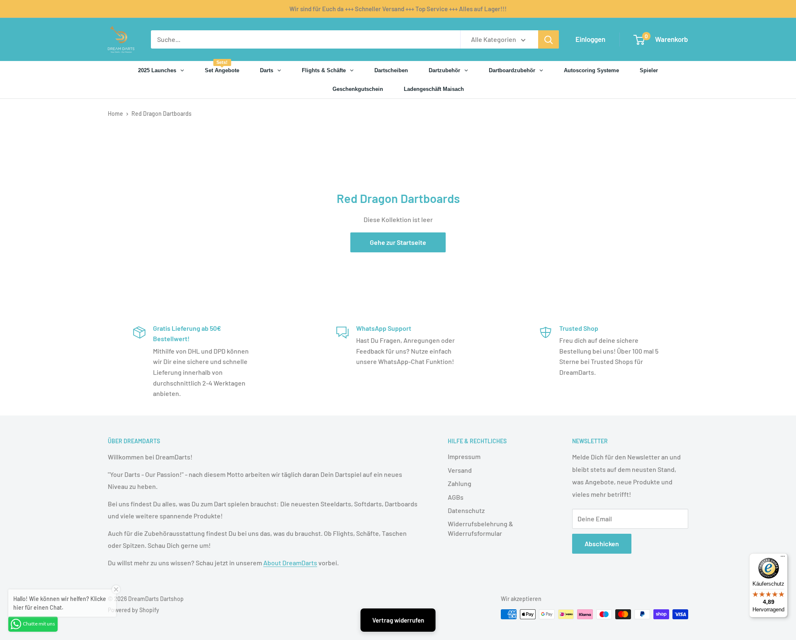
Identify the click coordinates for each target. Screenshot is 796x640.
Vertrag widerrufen (398, 620)
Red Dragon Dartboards (161, 113)
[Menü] (783, 558)
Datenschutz (466, 510)
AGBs (456, 497)
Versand (460, 470)
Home (115, 113)
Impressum (464, 456)
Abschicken (602, 543)
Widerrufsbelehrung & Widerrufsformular (480, 528)
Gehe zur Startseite (398, 242)
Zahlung (459, 483)
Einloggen (590, 39)
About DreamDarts (290, 563)
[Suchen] (548, 39)
